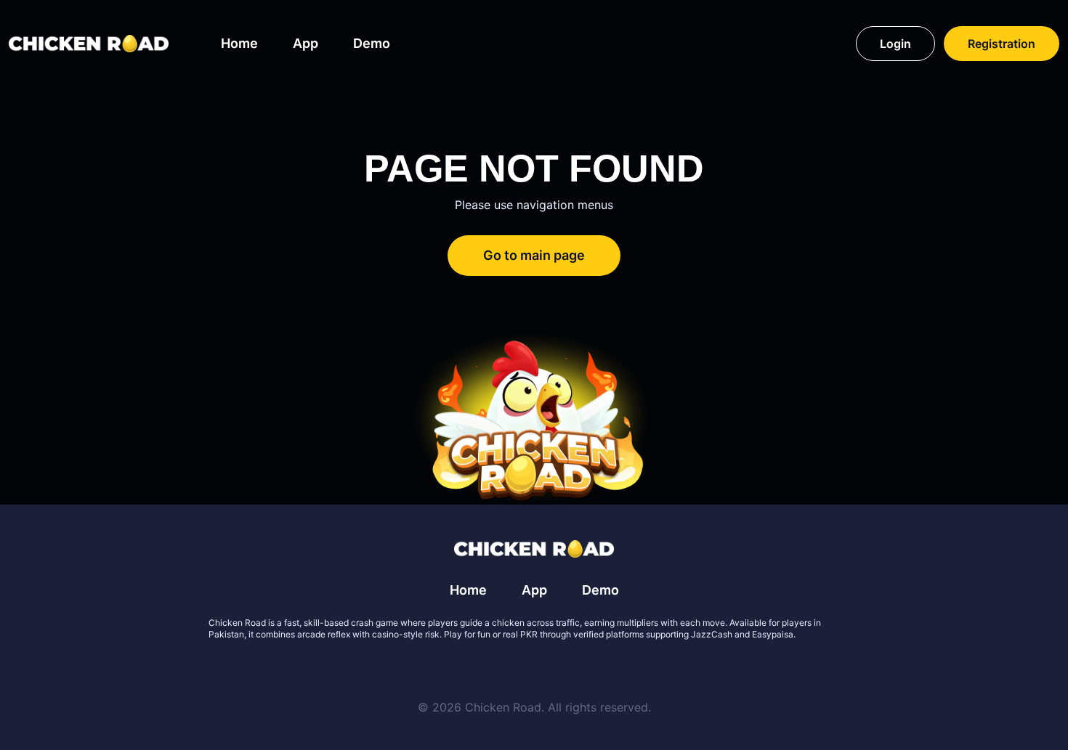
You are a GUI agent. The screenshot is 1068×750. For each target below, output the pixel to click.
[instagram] (586, 669)
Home (239, 43)
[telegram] (551, 669)
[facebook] (516, 669)
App (305, 43)
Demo (371, 43)
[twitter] (481, 669)
